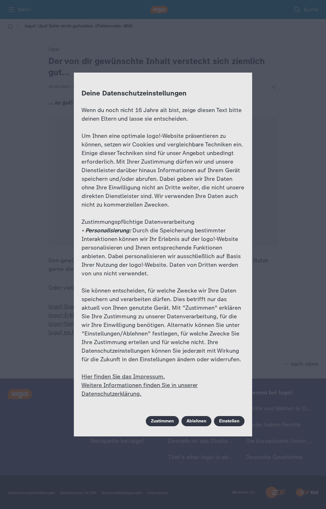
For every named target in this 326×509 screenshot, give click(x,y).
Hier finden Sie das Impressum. (123, 376)
